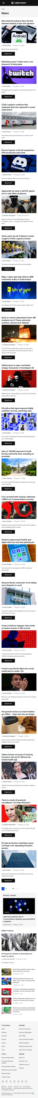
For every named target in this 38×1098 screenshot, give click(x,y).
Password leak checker (9, 1066)
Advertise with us (24, 1064)
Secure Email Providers (26, 1039)
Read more (7, 54)
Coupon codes (6, 1077)
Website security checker (9, 1070)
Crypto (4, 1043)
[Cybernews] (19, 3)
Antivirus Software (25, 1029)
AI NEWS (7, 912)
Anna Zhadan (7, 478)
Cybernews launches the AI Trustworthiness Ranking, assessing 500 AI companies (19, 919)
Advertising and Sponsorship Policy (23, 1088)
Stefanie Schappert (9, 215)
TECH (4, 949)
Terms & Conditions (7, 1088)
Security (4, 1036)
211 (13, 888)
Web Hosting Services (25, 1046)
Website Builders (24, 1043)
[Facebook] (6, 1081)
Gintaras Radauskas (9, 824)
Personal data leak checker (7, 1062)
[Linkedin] (14, 1081)
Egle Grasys (8, 924)
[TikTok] (18, 1081)
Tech (3, 1050)
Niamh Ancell (7, 175)
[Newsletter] (26, 1081)
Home (3, 9)
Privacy (4, 1039)
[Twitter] (3, 1081)
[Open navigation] (3, 3)
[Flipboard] (22, 1081)
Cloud (3, 1046)
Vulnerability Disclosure (8, 1090)
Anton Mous (7, 45)
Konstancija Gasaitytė (9, 959)
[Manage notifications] (33, 1093)
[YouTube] (10, 1081)
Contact (10, 1086)
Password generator (8, 1057)
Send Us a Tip (23, 1061)
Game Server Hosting (25, 1050)
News (3, 1029)
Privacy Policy (26, 1086)
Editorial (4, 1032)
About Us (22, 1057)
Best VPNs (22, 1036)
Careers (21, 1068)
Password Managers (25, 1032)
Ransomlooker (6, 1073)
